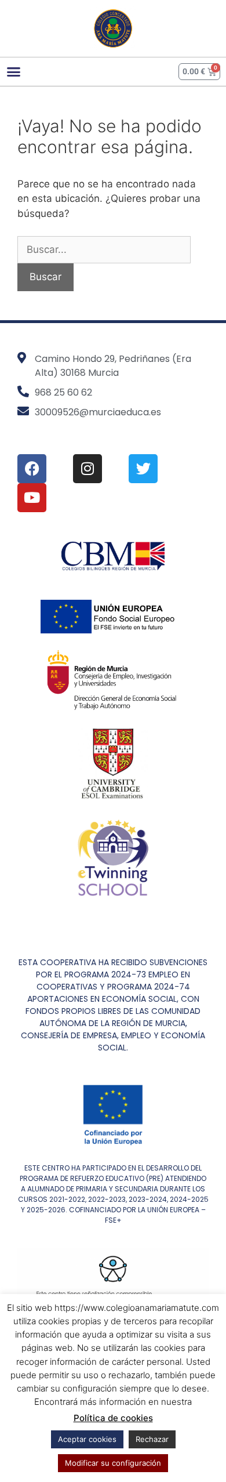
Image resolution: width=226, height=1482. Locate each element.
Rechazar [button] (152, 1439)
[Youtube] (31, 497)
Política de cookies (113, 1417)
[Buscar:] (104, 249)
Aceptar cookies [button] (87, 1439)
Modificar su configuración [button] (113, 1462)
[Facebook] (31, 468)
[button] (14, 71)
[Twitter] (143, 468)
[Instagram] (87, 468)
